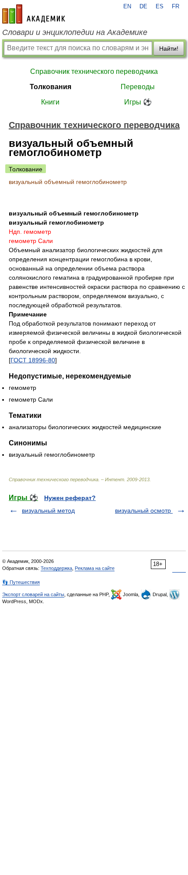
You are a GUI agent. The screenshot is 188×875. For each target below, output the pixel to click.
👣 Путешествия (21, 582)
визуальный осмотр (144, 510)
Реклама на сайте (95, 568)
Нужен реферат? (70, 497)
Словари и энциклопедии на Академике (74, 32)
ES (160, 6)
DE (143, 6)
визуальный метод (48, 510)
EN (127, 6)
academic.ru (33, 14)
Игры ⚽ (138, 102)
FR (175, 6)
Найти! (168, 48)
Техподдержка (56, 568)
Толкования (50, 86)
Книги (50, 102)
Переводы (138, 86)
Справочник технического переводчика (94, 71)
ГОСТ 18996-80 (32, 360)
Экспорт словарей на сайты (33, 594)
